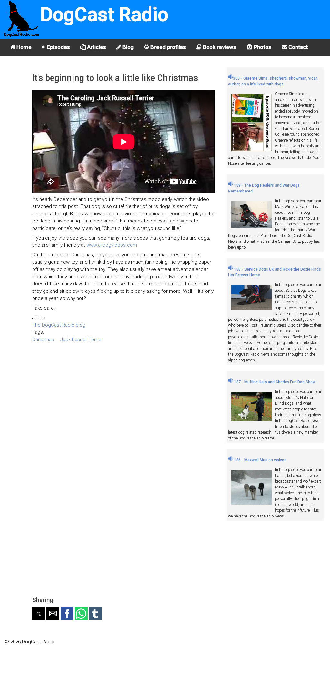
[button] (38, 613)
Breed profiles (167, 47)
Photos (261, 47)
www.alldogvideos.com (111, 245)
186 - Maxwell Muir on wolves (259, 460)
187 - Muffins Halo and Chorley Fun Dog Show (274, 382)
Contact (297, 47)
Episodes (57, 47)
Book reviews (218, 47)
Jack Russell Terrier (81, 339)
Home (23, 47)
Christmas (43, 339)
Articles (96, 47)
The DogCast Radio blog (58, 325)
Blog (127, 47)
